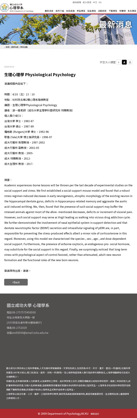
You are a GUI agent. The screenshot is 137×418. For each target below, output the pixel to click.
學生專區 (81, 10)
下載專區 (113, 10)
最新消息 (49, 10)
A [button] (118, 62)
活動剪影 (102, 10)
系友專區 (132, 10)
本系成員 (70, 10)
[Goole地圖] (101, 331)
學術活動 (24, 47)
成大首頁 (87, 2)
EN (100, 2)
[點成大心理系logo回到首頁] (17, 12)
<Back (16, 282)
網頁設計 (95, 413)
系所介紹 (59, 10)
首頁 (8, 47)
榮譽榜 (122, 10)
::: (5, 47)
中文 (95, 2)
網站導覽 (77, 2)
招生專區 (91, 10)
